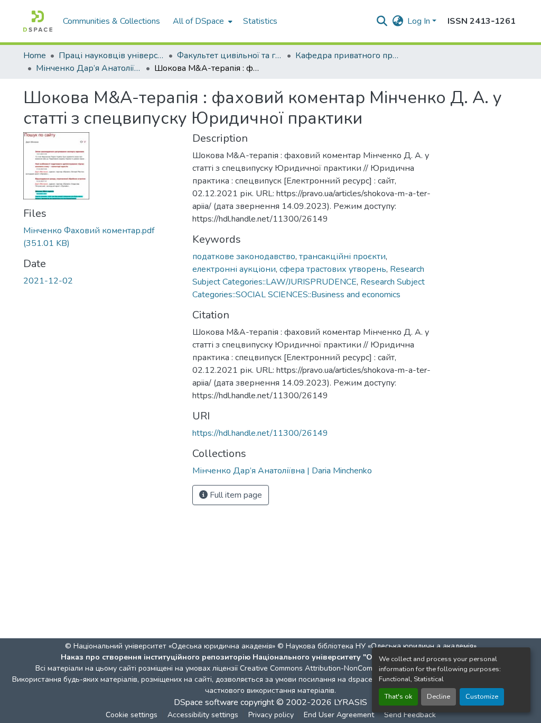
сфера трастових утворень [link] (332, 269)
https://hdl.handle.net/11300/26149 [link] (260, 433)
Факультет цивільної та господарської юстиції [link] (230, 55)
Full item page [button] (235, 495)
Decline (438, 696)
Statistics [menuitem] (260, 21)
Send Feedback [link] (410, 715)
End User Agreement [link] (339, 715)
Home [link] (34, 55)
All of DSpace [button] (198, 21)
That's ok (398, 696)
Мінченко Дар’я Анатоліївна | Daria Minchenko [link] (89, 68)
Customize (481, 696)
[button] (37, 21)
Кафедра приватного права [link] (348, 55)
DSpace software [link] (206, 702)
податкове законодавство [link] (243, 256)
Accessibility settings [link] (202, 715)
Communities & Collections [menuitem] (111, 21)
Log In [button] (419, 21)
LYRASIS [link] (350, 702)
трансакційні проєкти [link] (342, 256)
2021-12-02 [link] (48, 281)
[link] (101, 237)
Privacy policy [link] (271, 715)
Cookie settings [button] (131, 715)
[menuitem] (201, 21)
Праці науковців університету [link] (111, 55)
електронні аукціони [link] (234, 269)
